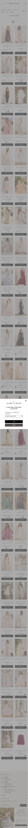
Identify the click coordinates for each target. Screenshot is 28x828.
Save (14, 421)
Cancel (14, 425)
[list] (14, 416)
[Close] (25, 400)
